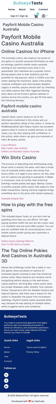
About (22, 9)
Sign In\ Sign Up (19, 16)
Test (32, 9)
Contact (43, 9)
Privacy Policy (32, 352)
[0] (36, 16)
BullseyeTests (15, 316)
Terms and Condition (36, 347)
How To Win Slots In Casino (15, 244)
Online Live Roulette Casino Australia (20, 151)
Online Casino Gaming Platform (17, 241)
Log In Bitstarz (8, 145)
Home (11, 9)
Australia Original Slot (12, 198)
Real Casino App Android (14, 148)
